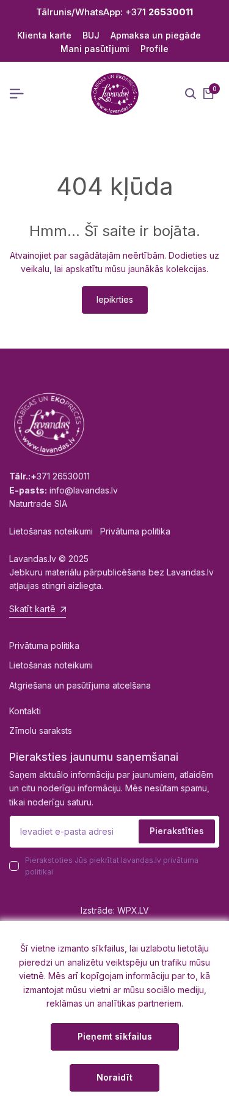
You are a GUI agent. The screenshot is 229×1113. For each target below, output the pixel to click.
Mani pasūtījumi (94, 48)
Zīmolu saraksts (40, 730)
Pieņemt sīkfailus (115, 1036)
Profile (154, 48)
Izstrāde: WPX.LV (115, 910)
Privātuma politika (44, 645)
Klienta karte (44, 35)
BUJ (91, 35)
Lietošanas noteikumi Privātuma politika (89, 531)
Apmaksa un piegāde (156, 35)
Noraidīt (114, 1077)
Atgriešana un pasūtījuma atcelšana (80, 685)
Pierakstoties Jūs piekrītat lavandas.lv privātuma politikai (111, 866)
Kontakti (25, 711)
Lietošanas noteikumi (51, 665)
